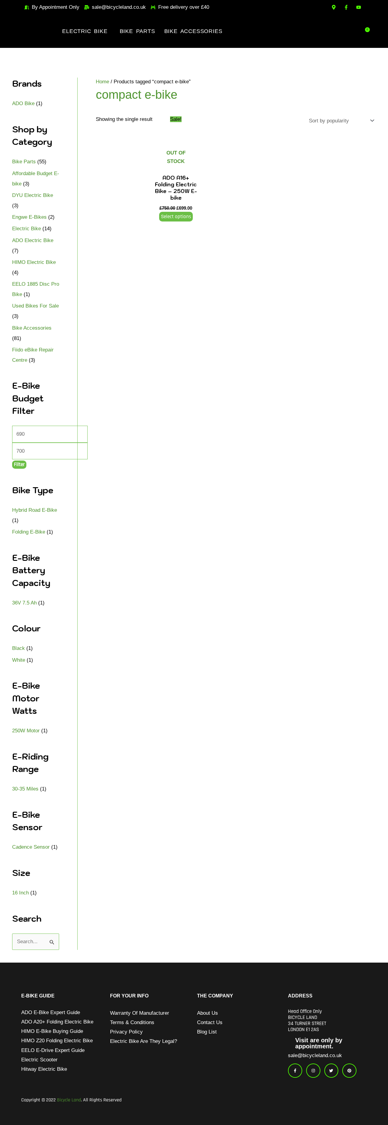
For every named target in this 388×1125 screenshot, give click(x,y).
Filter (19, 464)
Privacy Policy (126, 1032)
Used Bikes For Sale (35, 306)
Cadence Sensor (31, 847)
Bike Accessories (193, 31)
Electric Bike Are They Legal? (143, 1041)
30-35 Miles (25, 789)
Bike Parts (137, 31)
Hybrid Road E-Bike (34, 510)
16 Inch (20, 893)
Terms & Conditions (132, 1022)
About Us (207, 1013)
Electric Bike (84, 31)
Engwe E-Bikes (29, 217)
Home (102, 82)
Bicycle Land (69, 1100)
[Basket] (367, 31)
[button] (86, 31)
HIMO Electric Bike (34, 262)
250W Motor (26, 731)
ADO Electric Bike (32, 240)
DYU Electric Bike (32, 195)
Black (18, 648)
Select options (176, 216)
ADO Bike (23, 103)
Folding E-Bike (28, 532)
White (18, 660)
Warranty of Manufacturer (139, 1013)
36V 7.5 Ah (24, 603)
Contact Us (209, 1022)
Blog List (207, 1032)
